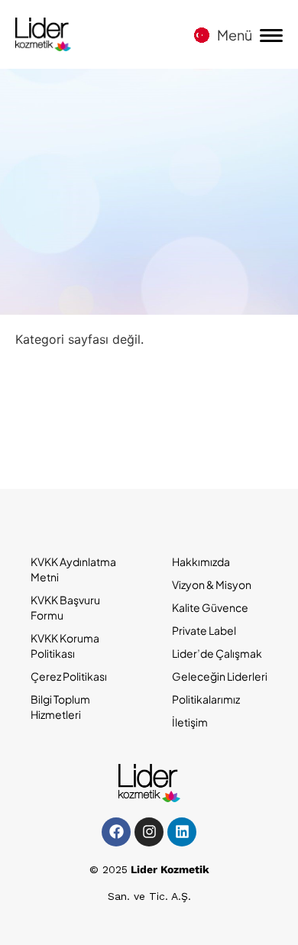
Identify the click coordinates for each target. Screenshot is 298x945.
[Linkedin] (181, 831)
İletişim (190, 722)
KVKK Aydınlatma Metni (73, 569)
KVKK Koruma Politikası (65, 645)
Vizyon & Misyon (211, 584)
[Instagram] (149, 831)
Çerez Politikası (69, 676)
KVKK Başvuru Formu (65, 607)
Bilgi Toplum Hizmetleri (60, 706)
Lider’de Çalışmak (217, 653)
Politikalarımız (206, 699)
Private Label (204, 630)
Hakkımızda (201, 561)
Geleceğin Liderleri (219, 676)
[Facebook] (116, 831)
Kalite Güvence (210, 607)
